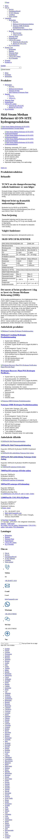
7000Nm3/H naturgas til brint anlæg (16, 471)
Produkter (8, 74)
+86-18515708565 (11, 614)
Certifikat (12, 15)
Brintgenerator (23, 525)
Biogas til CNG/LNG (19, 43)
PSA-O (11, 96)
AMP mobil (10, 523)
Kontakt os (8, 62)
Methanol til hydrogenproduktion (23, 24)
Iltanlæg (11, 31)
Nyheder (7, 60)
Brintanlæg (12, 20)
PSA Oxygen (17, 33)
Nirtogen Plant (13, 36)
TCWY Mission (14, 13)
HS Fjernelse (13, 58)
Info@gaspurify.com (11, 599)
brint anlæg (8, 527)
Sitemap (3, 523)
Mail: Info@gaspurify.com (13, 513)
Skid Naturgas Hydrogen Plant (22, 29)
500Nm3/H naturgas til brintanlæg (15, 484)
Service (11, 9)
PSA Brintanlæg (18, 527)
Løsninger (8, 18)
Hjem (6, 6)
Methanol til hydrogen (16, 89)
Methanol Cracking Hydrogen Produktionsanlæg (13, 336)
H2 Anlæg (4, 525)
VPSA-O (12, 98)
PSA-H (15, 22)
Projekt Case (9, 47)
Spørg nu (4, 168)
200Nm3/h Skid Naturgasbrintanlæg (16, 445)
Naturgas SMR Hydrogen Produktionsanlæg (21, 26)
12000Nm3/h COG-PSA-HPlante (15, 497)
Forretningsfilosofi (14, 11)
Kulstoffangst (13, 38)
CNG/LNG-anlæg (14, 40)
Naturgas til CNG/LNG (20, 42)
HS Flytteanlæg (14, 45)
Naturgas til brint (14, 90)
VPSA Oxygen (17, 35)
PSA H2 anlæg (13, 525)
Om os (7, 7)
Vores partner (13, 16)
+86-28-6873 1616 (11, 580)
